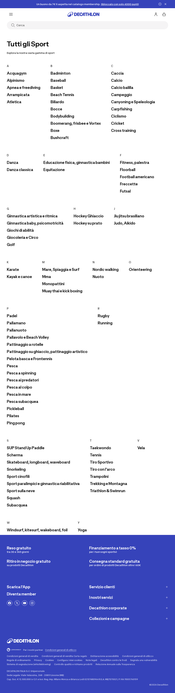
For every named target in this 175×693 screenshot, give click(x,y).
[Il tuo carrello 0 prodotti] (164, 14)
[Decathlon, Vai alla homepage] (83, 14)
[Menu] (11, 14)
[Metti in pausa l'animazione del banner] (160, 4)
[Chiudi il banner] (165, 4)
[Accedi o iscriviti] (156, 14)
